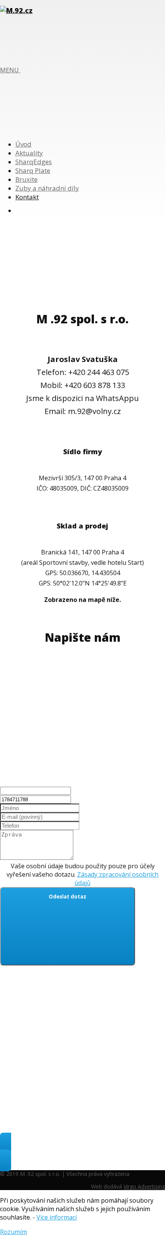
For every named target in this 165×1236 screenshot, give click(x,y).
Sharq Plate (32, 170)
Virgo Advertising (144, 1186)
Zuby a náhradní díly (47, 188)
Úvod (23, 144)
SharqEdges (33, 161)
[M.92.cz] (16, 10)
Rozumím (13, 1232)
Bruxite (26, 179)
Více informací (56, 1217)
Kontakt (27, 196)
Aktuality (29, 152)
